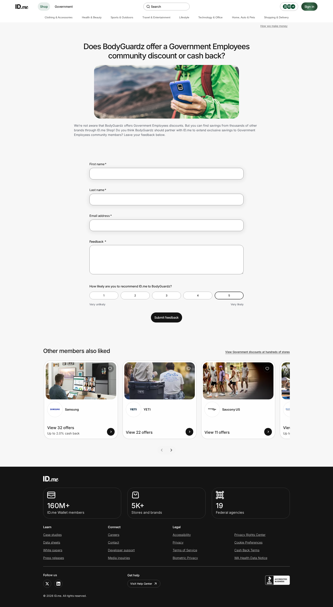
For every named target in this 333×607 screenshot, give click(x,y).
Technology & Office (210, 17)
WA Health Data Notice (250, 558)
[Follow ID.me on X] (47, 584)
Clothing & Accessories (58, 17)
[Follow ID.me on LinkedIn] (58, 584)
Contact (113, 542)
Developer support (121, 550)
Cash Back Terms (246, 550)
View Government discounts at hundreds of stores (257, 352)
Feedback (97, 241)
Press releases (53, 558)
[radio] (103, 295)
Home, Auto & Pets (243, 17)
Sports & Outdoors (122, 17)
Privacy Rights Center (250, 535)
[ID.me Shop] (24, 6)
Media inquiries (119, 558)
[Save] (110, 368)
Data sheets (51, 542)
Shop (44, 6)
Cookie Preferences (248, 542)
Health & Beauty (92, 17)
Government (64, 6)
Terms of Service (185, 550)
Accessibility (182, 535)
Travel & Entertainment (156, 17)
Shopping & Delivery (276, 17)
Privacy (178, 542)
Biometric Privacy (185, 558)
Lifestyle (184, 17)
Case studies (52, 535)
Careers (113, 535)
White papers (52, 550)
